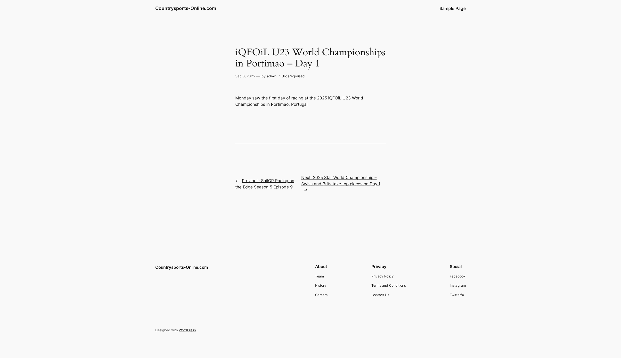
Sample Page (453, 8)
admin (272, 76)
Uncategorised (293, 76)
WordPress (187, 330)
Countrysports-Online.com (185, 8)
